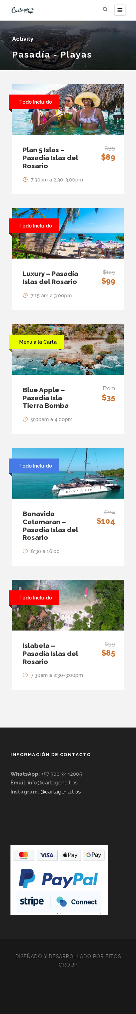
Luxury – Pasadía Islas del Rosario (50, 277)
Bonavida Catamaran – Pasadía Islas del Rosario (50, 525)
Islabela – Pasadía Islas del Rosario (50, 653)
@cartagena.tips (60, 792)
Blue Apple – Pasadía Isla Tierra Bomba (46, 398)
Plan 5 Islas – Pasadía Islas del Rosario (50, 158)
